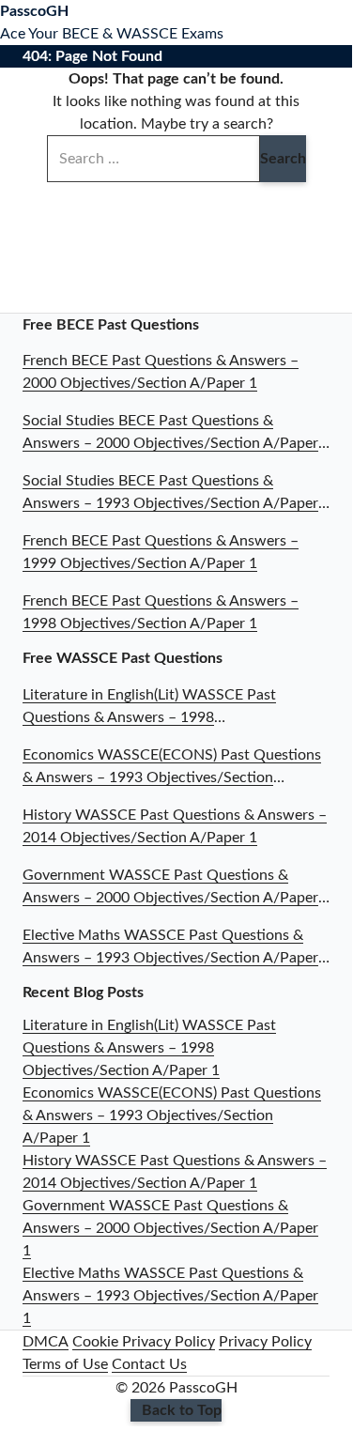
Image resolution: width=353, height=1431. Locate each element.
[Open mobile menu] (346, 22)
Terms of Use (65, 1364)
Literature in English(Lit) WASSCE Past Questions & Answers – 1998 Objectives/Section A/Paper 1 (149, 1048)
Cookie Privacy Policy (143, 1341)
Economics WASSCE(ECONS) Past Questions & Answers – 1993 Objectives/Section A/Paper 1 (172, 1115)
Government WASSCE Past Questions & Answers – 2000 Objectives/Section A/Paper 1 (170, 1228)
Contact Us (149, 1364)
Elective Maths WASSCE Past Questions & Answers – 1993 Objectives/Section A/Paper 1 (170, 1296)
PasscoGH (34, 11)
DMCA (46, 1341)
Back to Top (182, 1410)
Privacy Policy (265, 1341)
